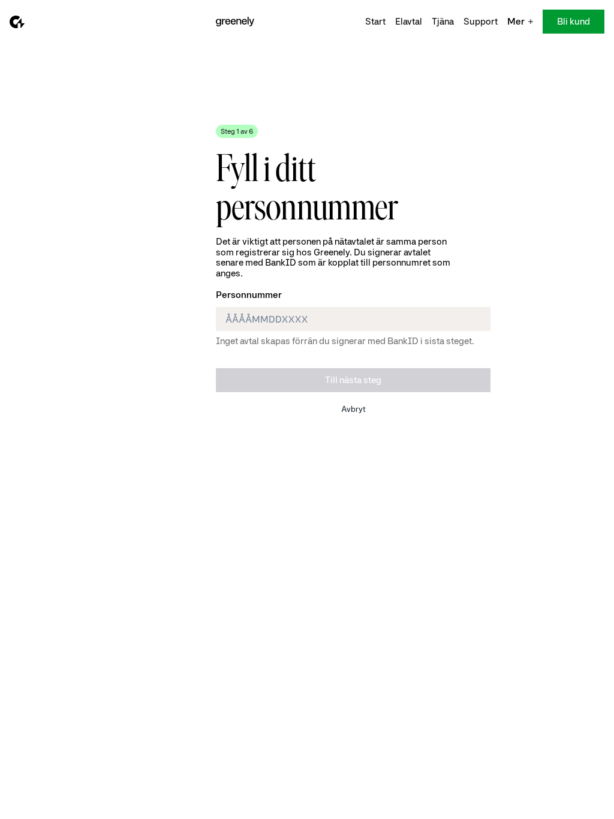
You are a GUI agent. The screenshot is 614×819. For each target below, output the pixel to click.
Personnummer (249, 294)
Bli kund (573, 21)
